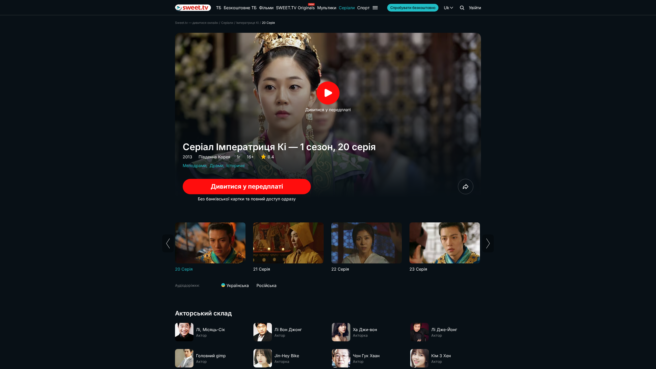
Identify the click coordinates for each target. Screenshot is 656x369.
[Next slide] (488, 243)
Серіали (347, 7)
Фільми (266, 7)
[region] (328, 247)
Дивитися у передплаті (247, 186)
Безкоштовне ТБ (240, 7)
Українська (237, 285)
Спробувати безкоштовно (412, 7)
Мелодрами (194, 165)
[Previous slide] (168, 243)
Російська (266, 285)
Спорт (363, 7)
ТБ (218, 7)
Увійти (475, 7)
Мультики (326, 7)
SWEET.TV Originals (295, 7)
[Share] (465, 186)
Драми (216, 165)
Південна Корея (214, 156)
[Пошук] (462, 7)
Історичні (236, 165)
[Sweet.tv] (193, 7)
